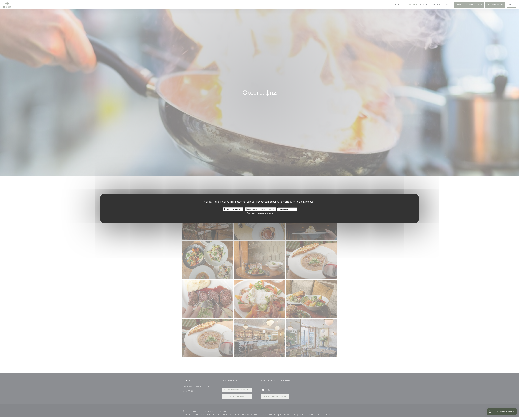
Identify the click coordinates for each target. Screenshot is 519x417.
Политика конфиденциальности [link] (260, 213)
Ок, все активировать (233, 209)
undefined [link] (260, 216)
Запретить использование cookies (260, 209)
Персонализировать (287, 209)
